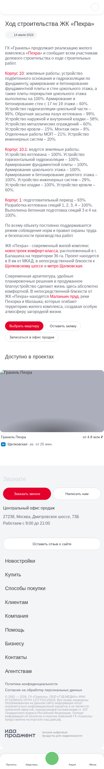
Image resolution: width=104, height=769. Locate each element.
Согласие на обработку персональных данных (43, 690)
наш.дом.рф (52, 719)
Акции (72, 764)
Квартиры (32, 764)
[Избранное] (95, 7)
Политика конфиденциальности (31, 684)
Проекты (11, 764)
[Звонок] (52, 758)
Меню (92, 764)
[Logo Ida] (43, 734)
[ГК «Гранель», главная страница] (21, 7)
